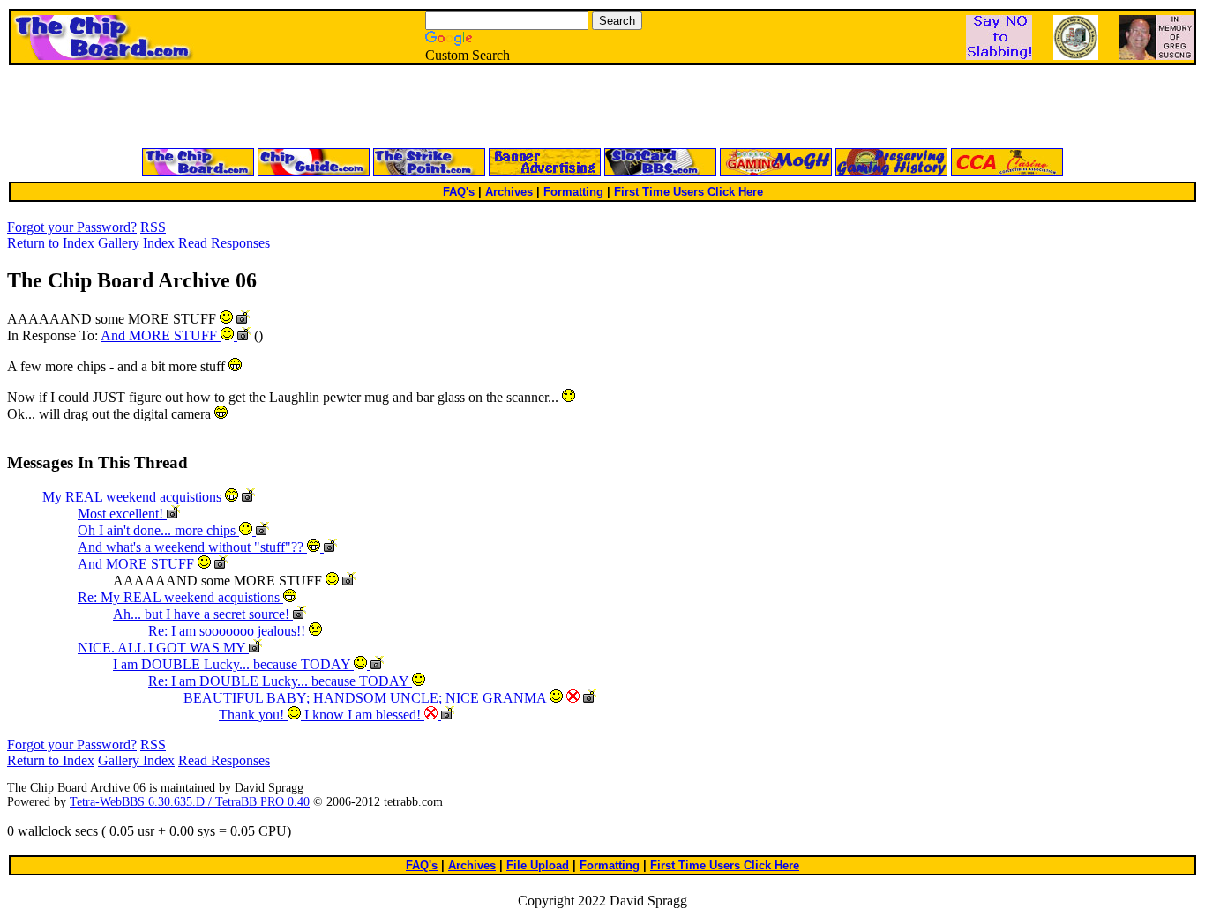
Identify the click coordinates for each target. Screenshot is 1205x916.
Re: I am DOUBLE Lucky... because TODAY (280, 681)
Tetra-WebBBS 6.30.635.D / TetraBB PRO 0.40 (190, 801)
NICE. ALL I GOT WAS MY (163, 647)
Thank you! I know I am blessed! (321, 714)
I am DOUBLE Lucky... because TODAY (233, 664)
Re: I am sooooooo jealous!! (228, 630)
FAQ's (459, 191)
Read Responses (224, 242)
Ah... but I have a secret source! (203, 614)
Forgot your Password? (72, 227)
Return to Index (50, 242)
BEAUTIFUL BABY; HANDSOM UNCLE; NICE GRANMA (366, 697)
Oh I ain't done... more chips (158, 530)
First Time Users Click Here (688, 191)
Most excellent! (122, 513)
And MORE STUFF (161, 335)
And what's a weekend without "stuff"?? (192, 547)
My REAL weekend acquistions (133, 496)
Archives (509, 191)
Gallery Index (136, 242)
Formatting (573, 191)
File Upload (537, 865)
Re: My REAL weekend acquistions (180, 597)
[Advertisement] (391, 107)
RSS (153, 227)
